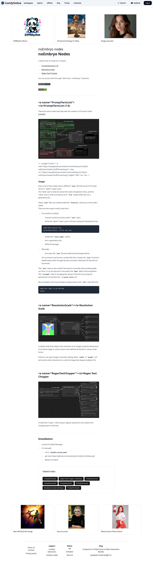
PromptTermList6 (73, 488)
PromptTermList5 (50, 479)
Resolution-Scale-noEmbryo (53, 488)
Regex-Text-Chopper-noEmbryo (71, 479)
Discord (70, 555)
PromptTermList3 (92, 479)
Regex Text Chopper (49, 73)
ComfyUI (41, 114)
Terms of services (31, 548)
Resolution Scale (48, 69)
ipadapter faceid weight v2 (100, 555)
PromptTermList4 (50, 483)
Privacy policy (31, 553)
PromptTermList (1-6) (50, 66)
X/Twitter (69, 552)
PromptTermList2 (82, 483)
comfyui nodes (52, 555)
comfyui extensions (52, 550)
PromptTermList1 (66, 483)
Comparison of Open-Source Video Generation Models (101, 550)
